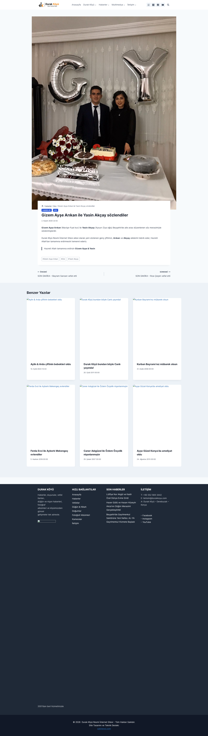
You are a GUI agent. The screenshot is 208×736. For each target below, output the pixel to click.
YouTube (147, 522)
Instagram (147, 519)
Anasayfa (76, 5)
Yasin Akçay (73, 259)
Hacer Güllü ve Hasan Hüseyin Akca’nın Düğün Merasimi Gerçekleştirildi (121, 506)
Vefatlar (76, 503)
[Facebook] (158, 5)
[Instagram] (153, 5)
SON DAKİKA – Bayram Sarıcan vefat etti (57, 274)
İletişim (75, 523)
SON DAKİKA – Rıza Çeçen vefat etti (153, 274)
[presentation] (51, 328)
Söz (55, 210)
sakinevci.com (104, 728)
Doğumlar (76, 511)
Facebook (147, 515)
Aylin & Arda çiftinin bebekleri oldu (51, 364)
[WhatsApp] (149, 5)
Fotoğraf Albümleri (81, 515)
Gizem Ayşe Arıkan (50, 259)
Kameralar (77, 519)
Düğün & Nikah (79, 507)
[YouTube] (163, 5)
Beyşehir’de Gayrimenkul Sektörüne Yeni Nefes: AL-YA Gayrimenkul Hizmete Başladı (120, 518)
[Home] (42, 206)
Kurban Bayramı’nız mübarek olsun (157, 364)
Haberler (46, 210)
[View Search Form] (168, 5)
